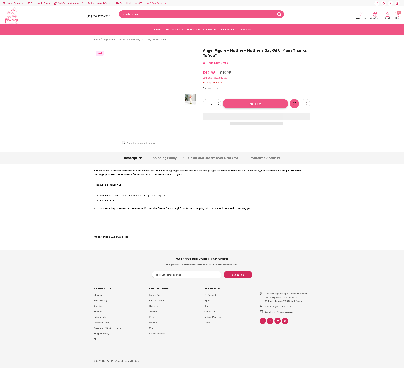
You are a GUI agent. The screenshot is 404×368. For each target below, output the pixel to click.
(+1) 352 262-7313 (98, 16)
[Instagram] (383, 3)
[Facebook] (376, 3)
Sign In (387, 18)
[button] (256, 116)
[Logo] (11, 15)
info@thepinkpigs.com (283, 312)
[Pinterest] (390, 3)
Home (97, 39)
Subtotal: (208, 88)
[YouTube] (397, 3)
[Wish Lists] (294, 103)
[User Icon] (387, 14)
